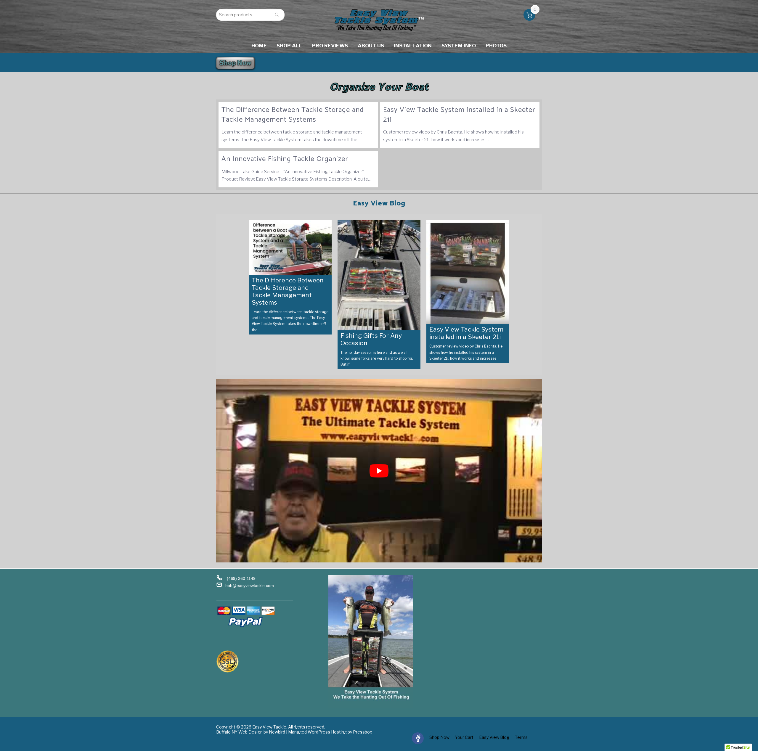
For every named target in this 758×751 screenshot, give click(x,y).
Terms (521, 737)
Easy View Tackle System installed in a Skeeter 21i (459, 115)
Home (259, 46)
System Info (458, 46)
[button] (529, 16)
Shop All (289, 46)
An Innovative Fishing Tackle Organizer (284, 159)
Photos (496, 46)
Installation (413, 46)
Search (277, 14)
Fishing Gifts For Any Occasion (371, 339)
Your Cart (464, 737)
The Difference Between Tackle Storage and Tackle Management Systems (292, 115)
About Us (371, 46)
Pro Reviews (330, 46)
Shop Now (235, 63)
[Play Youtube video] (379, 470)
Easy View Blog (494, 737)
